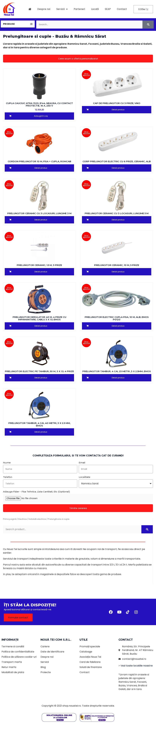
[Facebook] (111, 612)
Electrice (22, 519)
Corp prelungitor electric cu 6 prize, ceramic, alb (117, 161)
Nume (7, 462)
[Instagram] (136, 612)
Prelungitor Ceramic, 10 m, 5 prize (116, 265)
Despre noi (43, 9)
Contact (122, 9)
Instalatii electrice (37, 519)
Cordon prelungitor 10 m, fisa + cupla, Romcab (39, 161)
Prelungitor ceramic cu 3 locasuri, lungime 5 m (117, 213)
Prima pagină (9, 519)
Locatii (95, 9)
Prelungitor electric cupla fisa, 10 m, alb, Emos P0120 (117, 318)
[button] (78, 58)
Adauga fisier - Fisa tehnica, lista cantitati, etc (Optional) (36, 491)
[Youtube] (119, 612)
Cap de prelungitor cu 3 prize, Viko (116, 103)
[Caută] (148, 25)
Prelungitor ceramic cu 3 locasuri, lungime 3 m (39, 213)
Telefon (7, 477)
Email (82, 462)
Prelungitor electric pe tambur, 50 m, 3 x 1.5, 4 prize (39, 371)
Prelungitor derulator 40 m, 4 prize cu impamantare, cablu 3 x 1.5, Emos (39, 318)
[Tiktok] (127, 612)
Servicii (60, 9)
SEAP (108, 9)
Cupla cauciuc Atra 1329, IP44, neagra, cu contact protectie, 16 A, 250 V (39, 104)
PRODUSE (9, 24)
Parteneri (79, 9)
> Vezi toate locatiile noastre (136, 665)
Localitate (84, 477)
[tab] (18, 24)
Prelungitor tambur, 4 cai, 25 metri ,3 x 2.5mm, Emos (116, 371)
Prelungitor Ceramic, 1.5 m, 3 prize (39, 265)
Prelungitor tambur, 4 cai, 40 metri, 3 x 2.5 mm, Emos (39, 424)
